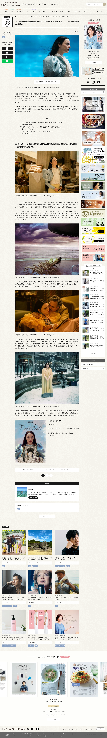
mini (39, 734)
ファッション (53, 11)
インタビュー (58, 566)
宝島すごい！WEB (41, 736)
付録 (12, 11)
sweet (35, 734)
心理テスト (77, 11)
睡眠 (56, 645)
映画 (3, 37)
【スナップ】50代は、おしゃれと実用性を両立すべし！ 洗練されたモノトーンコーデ (97, 306)
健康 (6, 11)
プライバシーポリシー (79, 729)
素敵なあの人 (45, 734)
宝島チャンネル (15, 734)
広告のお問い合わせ (89, 729)
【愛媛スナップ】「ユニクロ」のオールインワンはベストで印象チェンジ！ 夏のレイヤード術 (97, 347)
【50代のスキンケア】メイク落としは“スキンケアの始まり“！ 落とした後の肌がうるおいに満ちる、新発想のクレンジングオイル (13, 639)
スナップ (26, 11)
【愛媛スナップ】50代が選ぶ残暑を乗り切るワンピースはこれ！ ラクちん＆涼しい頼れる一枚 (97, 339)
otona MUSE (69, 734)
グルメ (36, 566)
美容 (85, 11)
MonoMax (14, 736)
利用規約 (65, 729)
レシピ (92, 11)
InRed (21, 734)
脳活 (69, 11)
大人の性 (99, 11)
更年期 (19, 11)
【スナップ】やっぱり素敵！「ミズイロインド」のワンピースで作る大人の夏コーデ (97, 322)
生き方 (67, 566)
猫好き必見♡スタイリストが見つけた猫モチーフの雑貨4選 (97, 290)
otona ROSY (57, 734)
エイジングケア (12, 645)
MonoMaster (24, 736)
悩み (36, 645)
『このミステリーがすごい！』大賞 (54, 736)
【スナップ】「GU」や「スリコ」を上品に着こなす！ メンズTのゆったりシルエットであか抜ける (97, 331)
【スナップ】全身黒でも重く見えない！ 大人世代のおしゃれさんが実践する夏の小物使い (97, 315)
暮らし (62, 11)
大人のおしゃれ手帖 (28, 734)
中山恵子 (76, 31)
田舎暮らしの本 (31, 736)
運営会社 (71, 729)
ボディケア (31, 645)
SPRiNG (63, 734)
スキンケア (4, 645)
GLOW (74, 734)
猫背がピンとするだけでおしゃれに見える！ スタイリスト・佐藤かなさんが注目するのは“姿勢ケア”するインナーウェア (40, 639)
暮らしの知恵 (62, 645)
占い (34, 11)
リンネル (51, 734)
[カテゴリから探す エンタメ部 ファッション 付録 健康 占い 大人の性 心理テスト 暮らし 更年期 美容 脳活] (93, 364)
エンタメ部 (42, 11)
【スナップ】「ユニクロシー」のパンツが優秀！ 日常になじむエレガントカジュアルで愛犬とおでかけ (97, 274)
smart (19, 736)
